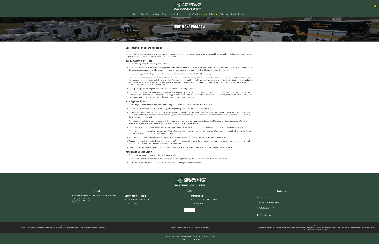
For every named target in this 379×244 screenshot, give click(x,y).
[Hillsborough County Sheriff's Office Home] (189, 181)
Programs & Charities (209, 14)
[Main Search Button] (375, 6)
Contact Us (223, 14)
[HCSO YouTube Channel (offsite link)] (84, 200)
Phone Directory (266, 215)
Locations (188, 210)
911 (261, 197)
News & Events (193, 14)
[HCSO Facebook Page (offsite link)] (74, 200)
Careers (164, 14)
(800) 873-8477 (264, 208)
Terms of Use (182, 239)
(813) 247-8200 (264, 202)
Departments (174, 14)
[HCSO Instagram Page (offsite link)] (89, 200)
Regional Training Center (238, 14)
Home (135, 14)
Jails (184, 14)
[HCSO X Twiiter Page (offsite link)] (79, 200)
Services (155, 14)
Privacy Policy (196, 239)
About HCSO (144, 14)
